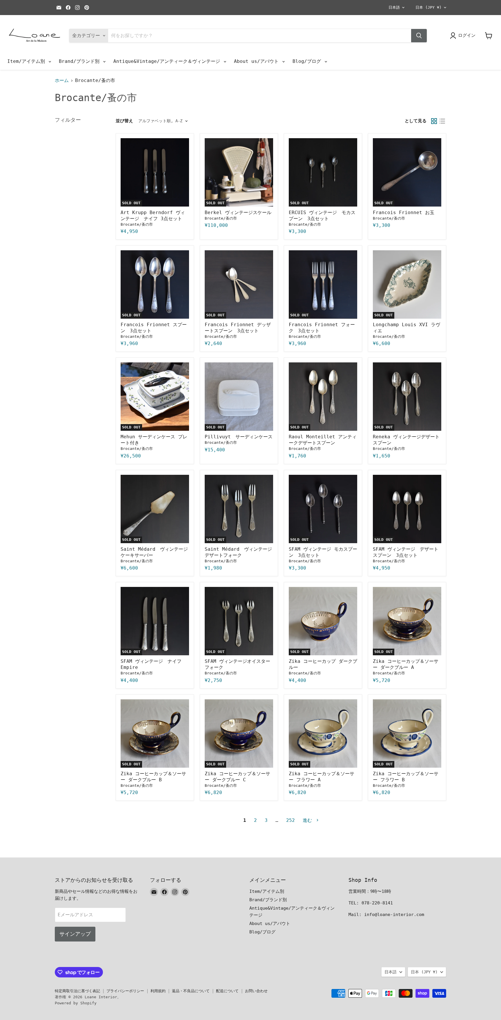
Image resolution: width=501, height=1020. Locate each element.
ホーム (62, 80)
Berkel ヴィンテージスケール (238, 212)
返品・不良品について (191, 991)
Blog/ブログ (308, 61)
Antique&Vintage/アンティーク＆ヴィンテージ (168, 61)
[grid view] (434, 121)
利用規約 (158, 991)
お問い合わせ (256, 991)
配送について (227, 991)
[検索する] (419, 35)
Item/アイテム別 (27, 61)
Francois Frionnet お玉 (403, 212)
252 (290, 820)
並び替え (124, 120)
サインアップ (75, 934)
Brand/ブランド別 (80, 61)
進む (309, 820)
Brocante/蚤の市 (137, 224)
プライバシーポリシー (125, 991)
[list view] (442, 121)
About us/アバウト (258, 61)
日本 (428, 7)
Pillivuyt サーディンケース (239, 436)
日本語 (394, 7)
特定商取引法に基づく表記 (77, 991)
